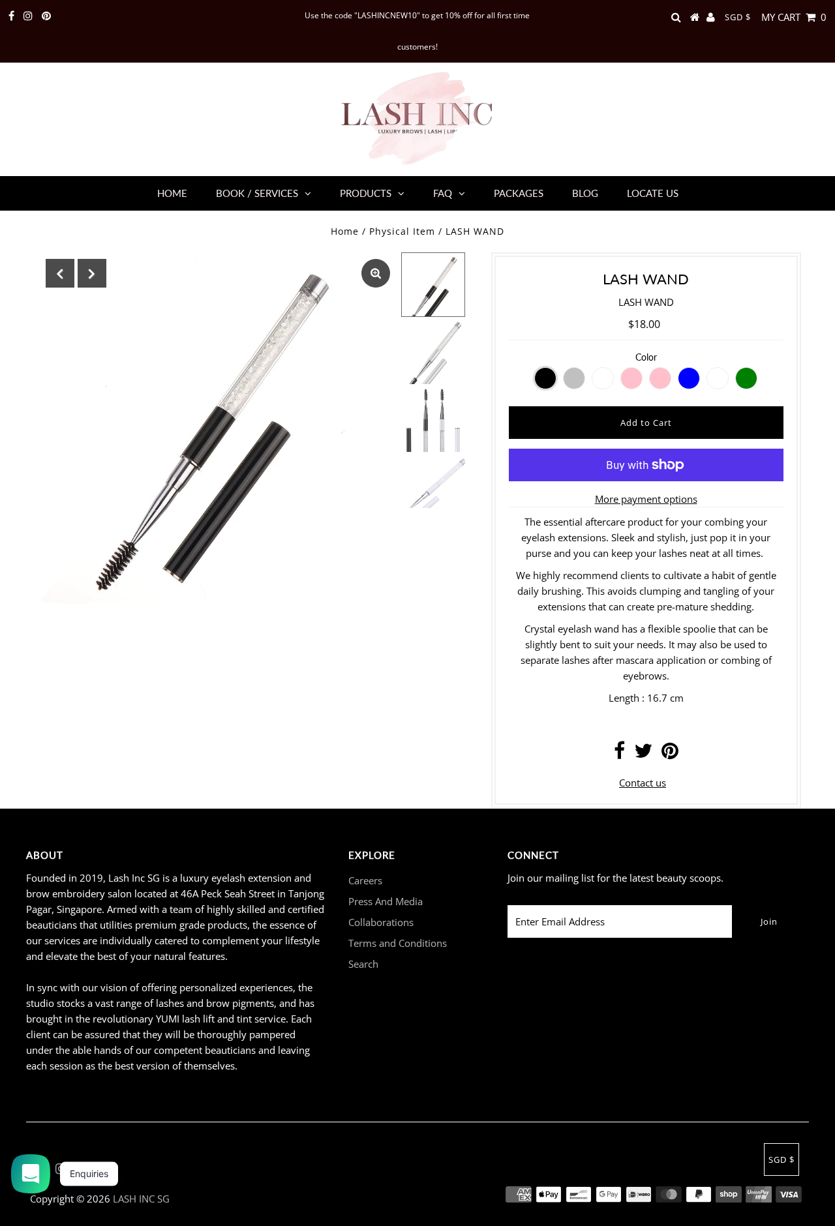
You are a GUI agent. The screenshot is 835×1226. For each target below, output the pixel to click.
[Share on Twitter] (643, 753)
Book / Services (257, 193)
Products (365, 193)
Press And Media (385, 901)
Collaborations (381, 922)
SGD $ (738, 17)
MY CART (794, 16)
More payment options (646, 498)
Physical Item (402, 231)
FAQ (442, 193)
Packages (518, 193)
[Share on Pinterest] (669, 753)
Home (172, 193)
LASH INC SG (141, 1198)
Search (363, 963)
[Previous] (60, 273)
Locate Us (652, 193)
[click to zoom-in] (375, 273)
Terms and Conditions (397, 942)
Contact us (642, 782)
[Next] (92, 273)
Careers (365, 880)
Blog (585, 193)
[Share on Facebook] (619, 753)
